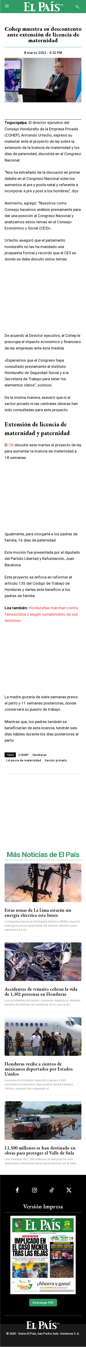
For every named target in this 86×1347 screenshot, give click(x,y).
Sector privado (56, 760)
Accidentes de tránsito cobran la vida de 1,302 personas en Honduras (41, 991)
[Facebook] (16, 110)
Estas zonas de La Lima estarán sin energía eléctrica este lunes (38, 912)
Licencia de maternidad (23, 760)
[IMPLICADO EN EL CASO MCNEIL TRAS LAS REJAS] (43, 1255)
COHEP (23, 755)
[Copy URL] (58, 110)
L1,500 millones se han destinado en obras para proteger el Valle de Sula (40, 1150)
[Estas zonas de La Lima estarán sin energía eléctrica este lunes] (43, 883)
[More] (69, 110)
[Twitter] (27, 110)
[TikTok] (51, 1190)
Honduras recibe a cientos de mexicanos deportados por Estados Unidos (39, 1069)
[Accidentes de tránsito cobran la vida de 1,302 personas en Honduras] (43, 961)
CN (11, 445)
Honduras (40, 755)
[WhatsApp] (37, 110)
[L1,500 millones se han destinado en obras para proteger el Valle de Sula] (43, 1120)
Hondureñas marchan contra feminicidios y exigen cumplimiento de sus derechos (41, 614)
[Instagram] (34, 1190)
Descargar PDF (43, 1302)
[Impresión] (48, 110)
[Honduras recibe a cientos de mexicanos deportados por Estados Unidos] (43, 1036)
